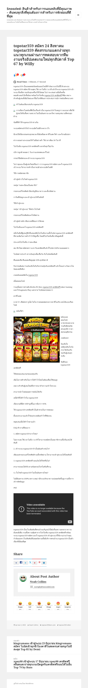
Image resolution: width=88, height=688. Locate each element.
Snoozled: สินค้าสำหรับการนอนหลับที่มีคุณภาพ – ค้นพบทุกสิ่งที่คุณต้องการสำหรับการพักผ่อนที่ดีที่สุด (39, 12)
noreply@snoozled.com (44, 587)
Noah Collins (38, 581)
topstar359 (33, 275)
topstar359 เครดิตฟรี (53, 95)
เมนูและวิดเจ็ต (78, 15)
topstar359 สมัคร (65, 625)
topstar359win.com (48, 625)
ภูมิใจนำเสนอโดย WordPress (23, 683)
